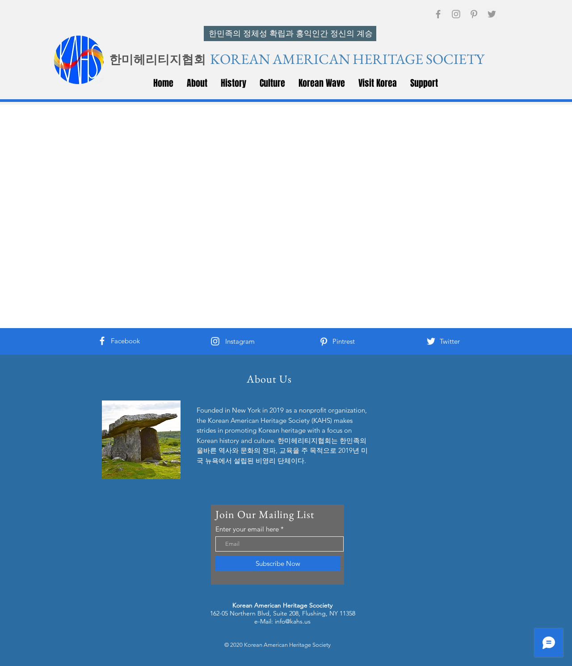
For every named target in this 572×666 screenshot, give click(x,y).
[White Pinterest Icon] (323, 341)
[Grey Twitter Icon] (491, 14)
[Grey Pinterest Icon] (473, 14)
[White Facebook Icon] (102, 340)
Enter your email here (247, 529)
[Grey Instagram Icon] (456, 14)
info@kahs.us (293, 621)
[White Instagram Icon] (215, 341)
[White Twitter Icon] (431, 341)
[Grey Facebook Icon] (438, 14)
